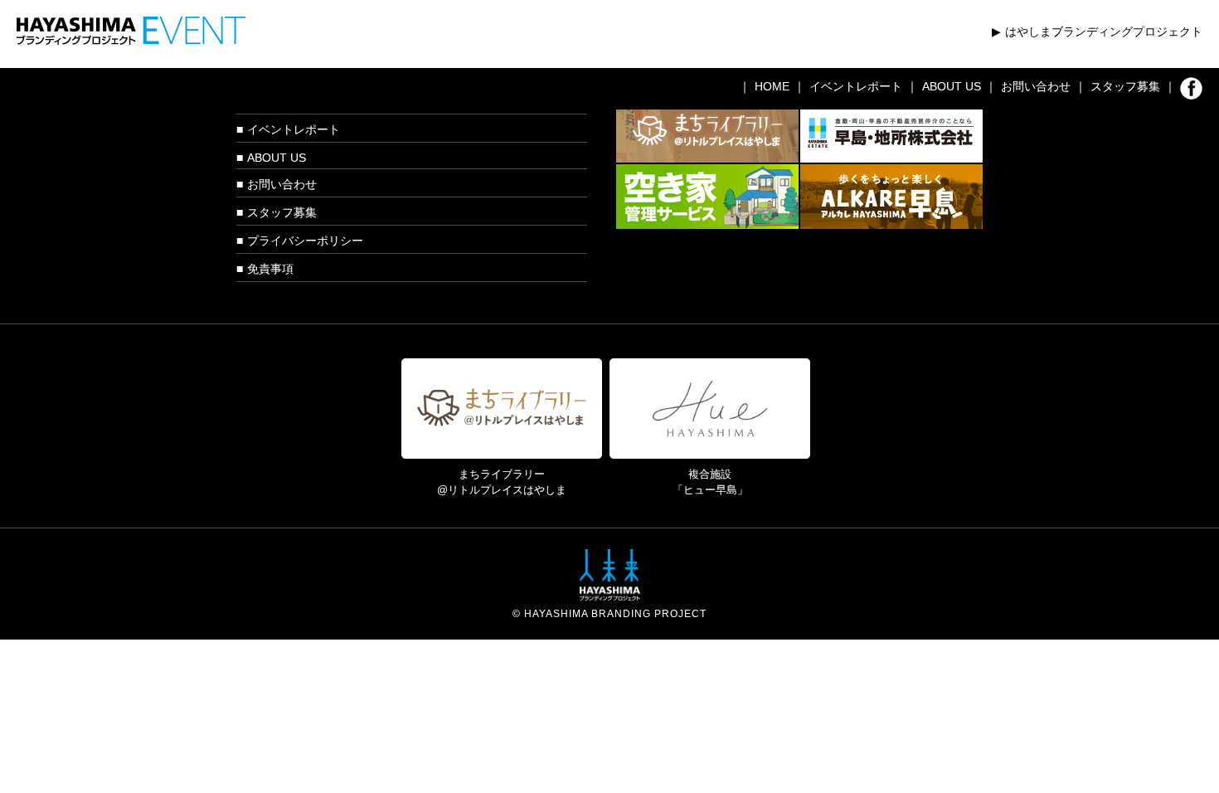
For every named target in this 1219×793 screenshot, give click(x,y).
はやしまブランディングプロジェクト (1103, 31)
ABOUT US (951, 86)
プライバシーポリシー (305, 240)
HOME (772, 86)
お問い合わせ (1036, 86)
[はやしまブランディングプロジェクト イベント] (131, 23)
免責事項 (270, 268)
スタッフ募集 (1125, 86)
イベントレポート (855, 86)
